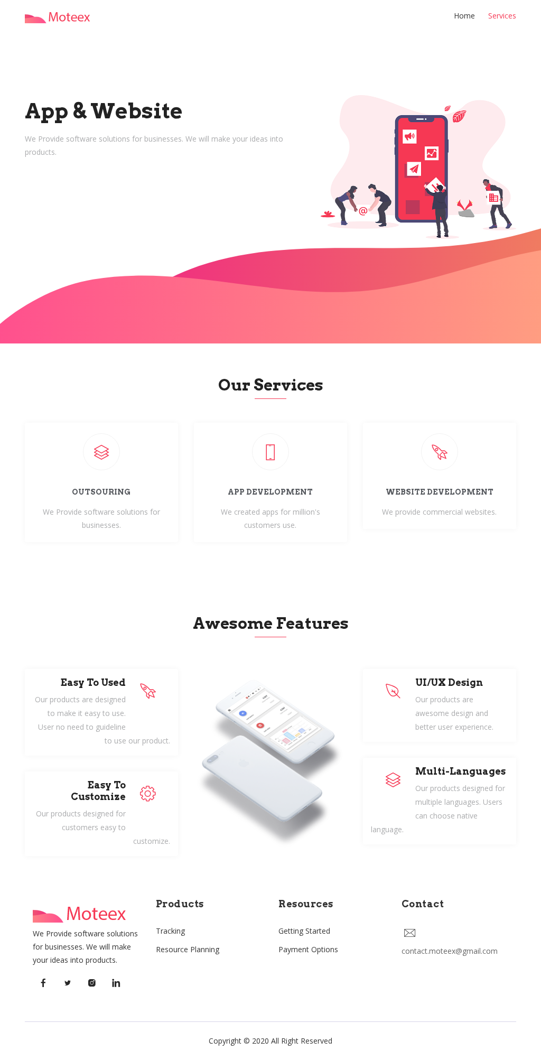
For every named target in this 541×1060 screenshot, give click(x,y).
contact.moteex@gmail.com (450, 951)
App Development (270, 492)
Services (502, 16)
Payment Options (308, 949)
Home (464, 16)
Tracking (170, 931)
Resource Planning (187, 949)
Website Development (439, 492)
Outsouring (101, 492)
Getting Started (304, 931)
